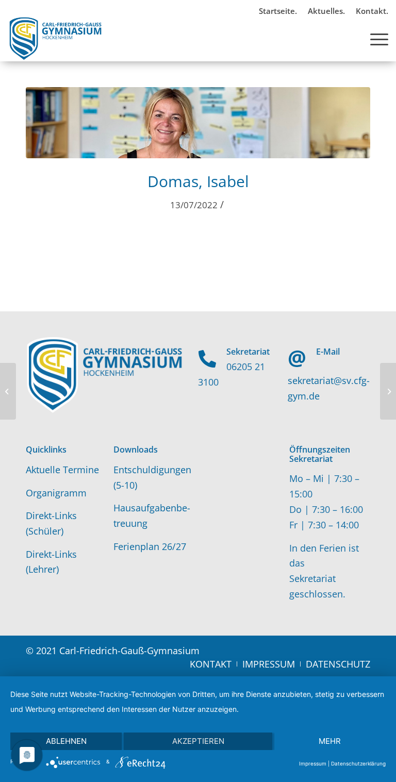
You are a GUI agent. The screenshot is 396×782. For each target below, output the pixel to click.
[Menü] (374, 38)
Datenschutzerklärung (358, 763)
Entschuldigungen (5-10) (152, 477)
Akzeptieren (198, 741)
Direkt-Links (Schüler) (51, 523)
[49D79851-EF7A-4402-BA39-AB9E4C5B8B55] (198, 122)
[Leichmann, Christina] (8, 391)
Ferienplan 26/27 (149, 546)
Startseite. (278, 11)
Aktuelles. (326, 11)
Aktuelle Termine (62, 469)
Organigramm (56, 493)
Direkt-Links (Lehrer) (51, 562)
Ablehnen (66, 741)
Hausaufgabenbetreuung (151, 515)
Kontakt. (372, 11)
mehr (330, 741)
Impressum (312, 763)
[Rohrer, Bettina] (388, 391)
